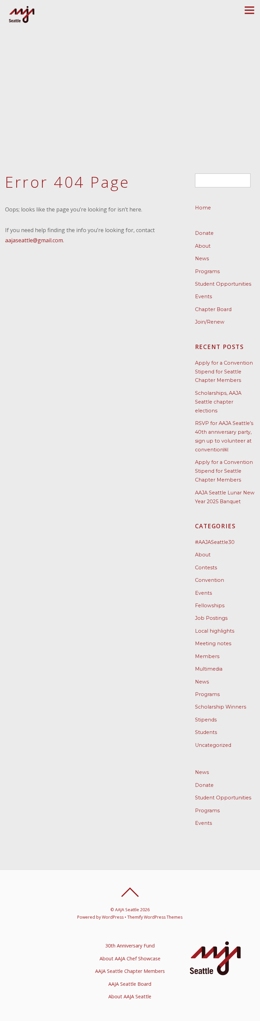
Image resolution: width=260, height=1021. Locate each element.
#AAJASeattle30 (215, 542)
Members (207, 656)
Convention (209, 580)
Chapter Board (213, 309)
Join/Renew (209, 322)
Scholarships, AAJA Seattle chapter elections (218, 402)
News (202, 259)
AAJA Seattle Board (129, 984)
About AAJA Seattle (129, 996)
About (203, 246)
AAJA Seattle (127, 910)
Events (203, 296)
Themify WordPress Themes (154, 917)
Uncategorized (213, 745)
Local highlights (214, 631)
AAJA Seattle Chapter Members (130, 971)
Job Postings (211, 618)
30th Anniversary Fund (130, 945)
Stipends (206, 720)
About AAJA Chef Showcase (130, 958)
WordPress (113, 917)
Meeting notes (213, 643)
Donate (204, 233)
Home (203, 208)
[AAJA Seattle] (22, 22)
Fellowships (209, 606)
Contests (206, 568)
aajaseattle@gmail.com (34, 240)
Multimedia (208, 669)
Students (206, 732)
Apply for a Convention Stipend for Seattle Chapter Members (224, 372)
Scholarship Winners (220, 707)
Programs (207, 271)
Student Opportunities (223, 284)
